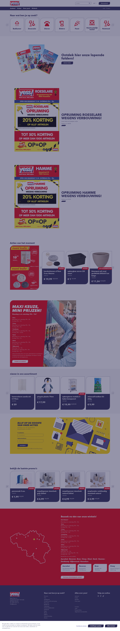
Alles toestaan (111, 626)
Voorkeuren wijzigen (81, 626)
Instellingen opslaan (95, 626)
